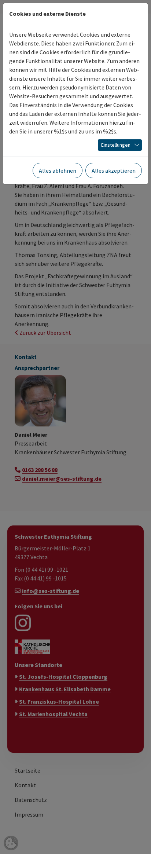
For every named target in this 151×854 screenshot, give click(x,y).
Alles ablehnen (57, 170)
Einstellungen (115, 145)
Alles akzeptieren (114, 170)
